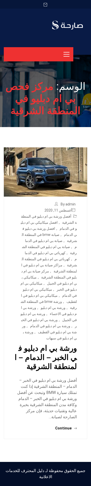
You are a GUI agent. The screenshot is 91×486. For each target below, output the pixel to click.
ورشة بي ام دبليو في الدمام (50, 326)
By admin (68, 204)
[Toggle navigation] (66, 54)
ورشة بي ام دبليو (53, 308)
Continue (64, 428)
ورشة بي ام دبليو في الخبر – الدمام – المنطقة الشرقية (46, 357)
